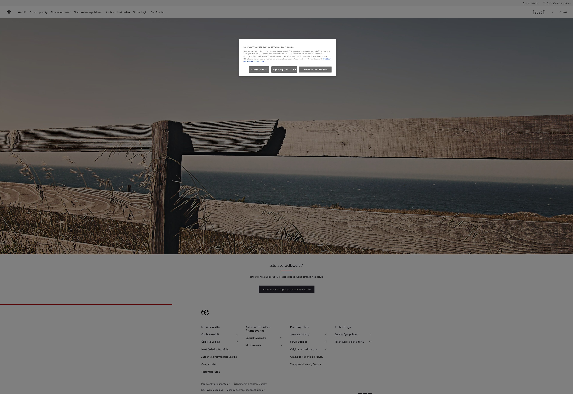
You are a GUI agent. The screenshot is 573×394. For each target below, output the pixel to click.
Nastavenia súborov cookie (315, 69)
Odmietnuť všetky (259, 69)
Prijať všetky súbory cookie (284, 69)
